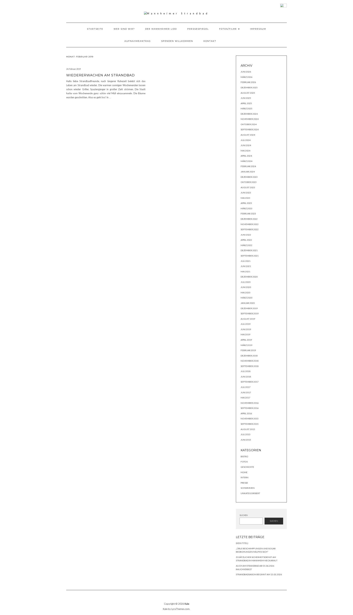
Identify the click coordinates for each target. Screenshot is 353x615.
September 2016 (249, 408)
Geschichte (247, 467)
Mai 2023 (245, 198)
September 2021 (249, 255)
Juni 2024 (246, 145)
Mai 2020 (245, 292)
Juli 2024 (245, 140)
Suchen (244, 515)
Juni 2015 (246, 439)
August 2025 (248, 92)
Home (244, 472)
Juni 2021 (246, 266)
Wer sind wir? (124, 29)
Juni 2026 (246, 71)
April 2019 (246, 339)
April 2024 (246, 155)
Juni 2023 (246, 192)
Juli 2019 (245, 324)
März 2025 (246, 108)
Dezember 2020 (249, 276)
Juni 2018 (246, 376)
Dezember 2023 (249, 177)
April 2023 (246, 203)
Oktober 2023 (248, 182)
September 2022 (249, 229)
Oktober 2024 (248, 124)
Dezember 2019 (249, 308)
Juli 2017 (245, 387)
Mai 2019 (245, 334)
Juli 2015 (245, 434)
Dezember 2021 (249, 250)
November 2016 (249, 403)
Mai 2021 (245, 271)
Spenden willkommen (177, 41)
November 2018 (249, 360)
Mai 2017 (245, 397)
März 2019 (246, 345)
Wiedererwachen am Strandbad (100, 75)
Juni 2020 (246, 287)
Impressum (258, 29)
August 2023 (248, 187)
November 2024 (249, 119)
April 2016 (246, 413)
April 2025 (246, 103)
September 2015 (249, 424)
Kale (187, 603)
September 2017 (249, 381)
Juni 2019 (246, 329)
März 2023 (246, 208)
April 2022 (246, 239)
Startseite (95, 29)
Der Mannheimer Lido (161, 29)
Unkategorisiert (250, 493)
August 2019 (248, 318)
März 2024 (246, 161)
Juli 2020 (245, 282)
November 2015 (249, 418)
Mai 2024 (245, 150)
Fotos (244, 461)
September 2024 (249, 129)
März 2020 (246, 297)
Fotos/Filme (228, 29)
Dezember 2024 (249, 113)
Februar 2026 (248, 82)
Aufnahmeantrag (137, 41)
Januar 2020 (248, 303)
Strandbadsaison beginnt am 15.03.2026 (259, 574)
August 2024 (248, 134)
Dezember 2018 (249, 355)
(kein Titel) (242, 543)
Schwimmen (248, 488)
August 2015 (248, 429)
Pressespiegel (198, 29)
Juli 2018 (245, 371)
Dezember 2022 (249, 219)
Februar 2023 (248, 213)
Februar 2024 (248, 166)
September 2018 (249, 366)
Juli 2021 (245, 261)
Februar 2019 (248, 350)
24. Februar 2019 (73, 69)
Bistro (244, 456)
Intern (244, 477)
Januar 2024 (248, 171)
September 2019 (249, 313)
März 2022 (246, 245)
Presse (244, 482)
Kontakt (210, 41)
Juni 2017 (246, 392)
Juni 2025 (246, 98)
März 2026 (246, 77)
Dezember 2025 (249, 87)
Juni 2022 (246, 234)
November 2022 (249, 224)
